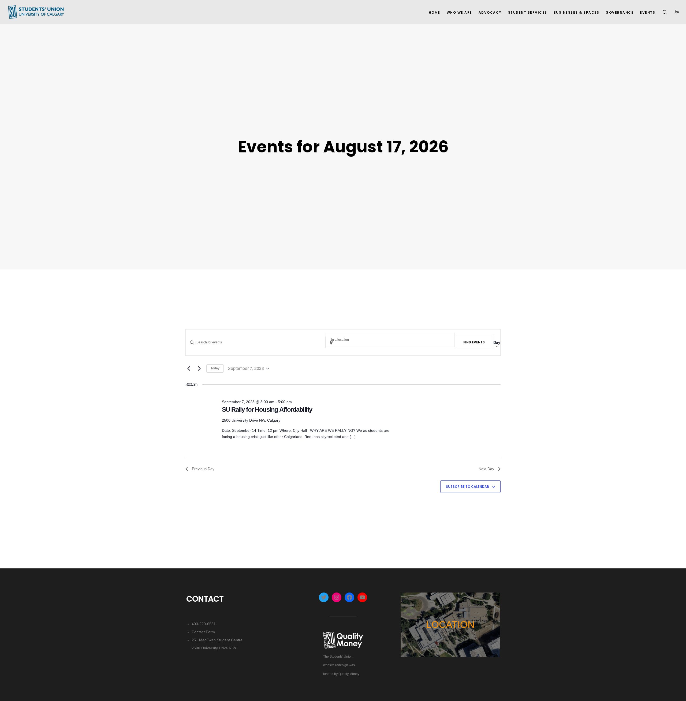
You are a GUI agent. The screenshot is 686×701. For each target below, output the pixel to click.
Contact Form (203, 632)
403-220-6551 (204, 624)
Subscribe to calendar (467, 486)
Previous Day (203, 469)
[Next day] (199, 368)
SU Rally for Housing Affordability (267, 409)
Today (215, 368)
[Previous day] (188, 368)
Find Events (474, 342)
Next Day (486, 469)
